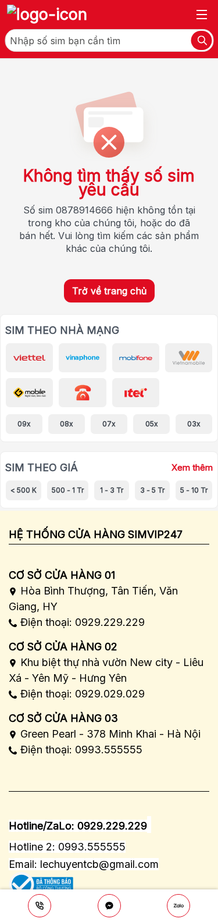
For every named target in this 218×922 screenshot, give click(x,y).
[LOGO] (47, 14)
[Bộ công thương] (41, 880)
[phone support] (39, 905)
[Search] (201, 40)
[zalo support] (178, 905)
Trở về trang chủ (109, 291)
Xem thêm (192, 467)
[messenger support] (109, 905)
